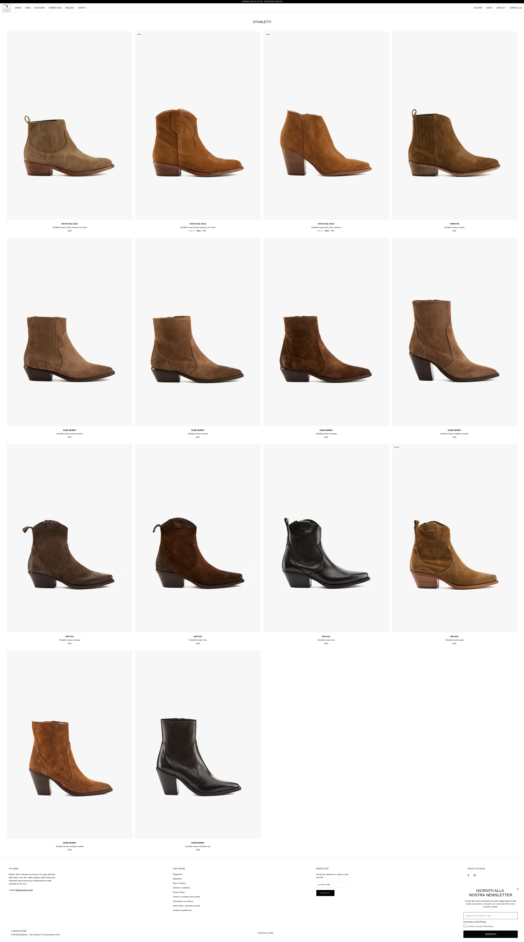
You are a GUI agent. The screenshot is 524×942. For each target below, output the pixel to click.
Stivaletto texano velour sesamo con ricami (70, 227)
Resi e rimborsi (179, 883)
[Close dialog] (517, 889)
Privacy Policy (179, 892)
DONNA (18, 8)
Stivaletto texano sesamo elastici (69, 434)
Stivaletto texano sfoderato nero (198, 846)
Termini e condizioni (181, 888)
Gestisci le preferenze (182, 910)
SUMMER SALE (55, 8)
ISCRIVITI (490, 934)
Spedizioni (177, 879)
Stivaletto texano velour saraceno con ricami (197, 227)
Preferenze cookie (265, 933)
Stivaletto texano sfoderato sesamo (454, 434)
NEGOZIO (70, 8)
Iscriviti (325, 893)
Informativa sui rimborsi (183, 901)
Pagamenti (177, 874)
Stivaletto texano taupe (454, 640)
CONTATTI (82, 8)
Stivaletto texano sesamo (198, 434)
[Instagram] (475, 875)
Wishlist (501, 8)
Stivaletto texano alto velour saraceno (326, 227)
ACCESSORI (39, 8)
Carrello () (516, 8)
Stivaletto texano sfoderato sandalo (70, 846)
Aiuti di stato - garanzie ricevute (186, 906)
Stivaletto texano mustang (326, 434)
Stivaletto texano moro (198, 640)
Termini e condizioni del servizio (186, 897)
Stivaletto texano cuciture (454, 227)
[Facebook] (468, 875)
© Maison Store (19, 931)
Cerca (489, 8)
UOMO (27, 8)
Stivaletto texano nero (326, 640)
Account (478, 8)
